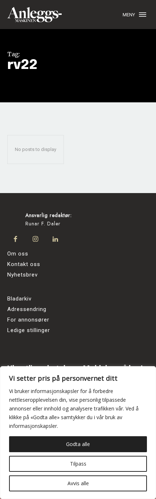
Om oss (17, 253)
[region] (78, 432)
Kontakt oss (23, 264)
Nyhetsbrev (22, 274)
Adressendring (26, 309)
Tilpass (78, 463)
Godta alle (78, 444)
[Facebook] (15, 239)
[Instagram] (35, 239)
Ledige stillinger (28, 330)
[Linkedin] (55, 239)
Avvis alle (78, 483)
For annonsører (28, 319)
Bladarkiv (19, 298)
